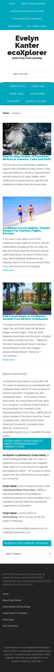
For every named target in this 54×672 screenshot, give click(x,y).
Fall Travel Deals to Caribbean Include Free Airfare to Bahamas (25, 317)
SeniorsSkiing (10, 517)
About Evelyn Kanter (12, 600)
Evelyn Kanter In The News (15, 613)
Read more (8, 270)
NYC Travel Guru (10, 626)
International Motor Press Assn (19, 490)
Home (6, 113)
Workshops (8, 619)
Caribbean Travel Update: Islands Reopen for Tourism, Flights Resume (26, 231)
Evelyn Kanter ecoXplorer (27, 45)
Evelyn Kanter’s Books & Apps (17, 607)
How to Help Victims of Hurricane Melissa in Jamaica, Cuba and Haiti (26, 158)
